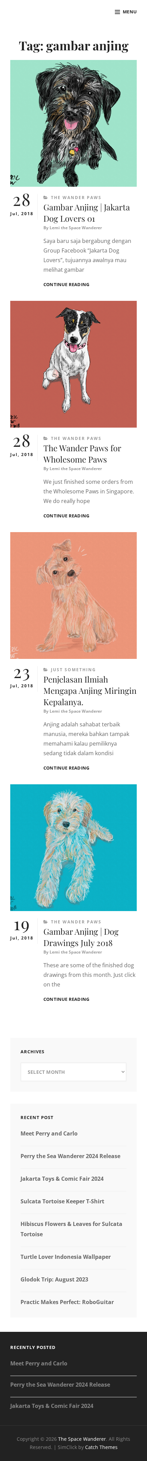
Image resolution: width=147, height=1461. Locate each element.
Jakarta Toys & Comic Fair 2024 (62, 1178)
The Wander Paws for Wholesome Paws (82, 453)
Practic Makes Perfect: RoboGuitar (67, 1302)
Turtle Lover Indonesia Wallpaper (66, 1257)
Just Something (73, 670)
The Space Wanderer (82, 1439)
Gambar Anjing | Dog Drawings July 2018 (81, 937)
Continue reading (66, 284)
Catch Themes (101, 1447)
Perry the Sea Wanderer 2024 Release (70, 1156)
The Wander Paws (76, 197)
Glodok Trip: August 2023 (54, 1279)
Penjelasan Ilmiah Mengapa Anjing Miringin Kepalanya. (89, 690)
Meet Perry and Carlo (49, 1133)
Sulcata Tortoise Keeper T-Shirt (62, 1201)
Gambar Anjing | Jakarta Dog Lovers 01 (86, 212)
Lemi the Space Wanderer (76, 228)
